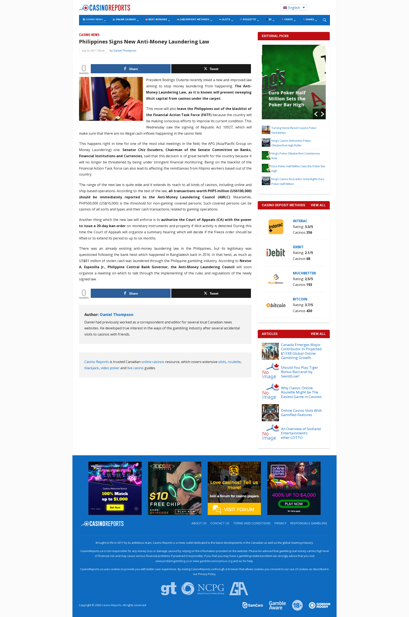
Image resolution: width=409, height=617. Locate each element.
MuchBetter (304, 273)
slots (222, 361)
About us (199, 523)
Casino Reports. (112, 605)
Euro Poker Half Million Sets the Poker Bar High (286, 98)
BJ (269, 19)
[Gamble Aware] (275, 605)
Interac (300, 221)
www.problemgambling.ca (172, 561)
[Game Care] (253, 605)
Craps (288, 19)
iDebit (298, 247)
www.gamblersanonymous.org (212, 561)
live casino (135, 368)
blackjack (91, 368)
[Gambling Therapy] (316, 605)
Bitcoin (300, 299)
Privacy (280, 523)
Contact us (219, 523)
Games (309, 19)
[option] (294, 82)
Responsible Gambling (308, 523)
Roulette (249, 19)
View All (318, 334)
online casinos (152, 361)
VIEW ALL (318, 205)
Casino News (94, 19)
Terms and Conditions (252, 523)
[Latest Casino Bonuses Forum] (234, 488)
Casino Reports (96, 361)
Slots (226, 19)
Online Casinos (125, 19)
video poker (110, 368)
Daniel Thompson (125, 50)
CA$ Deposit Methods (194, 19)
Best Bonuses (157, 19)
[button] (316, 114)
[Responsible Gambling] (295, 605)
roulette (234, 361)
